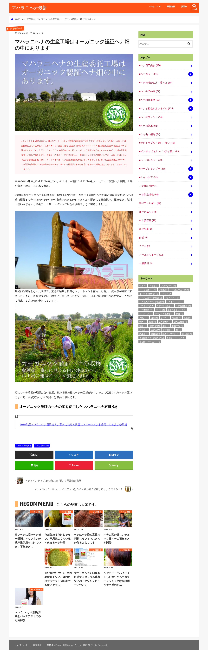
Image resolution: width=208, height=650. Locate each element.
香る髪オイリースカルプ (151, 337)
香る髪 (187, 333)
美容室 (143, 329)
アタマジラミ (168, 285)
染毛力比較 (180, 321)
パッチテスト (172, 297)
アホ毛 (163, 289)
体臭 (179, 313)
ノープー (166, 293)
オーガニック (148, 211)
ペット (160, 309)
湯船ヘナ (154, 325)
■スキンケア (148, 177)
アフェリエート (147, 289)
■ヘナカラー (148, 73)
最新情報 (171, 6)
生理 (165, 325)
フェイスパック (175, 301)
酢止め (143, 333)
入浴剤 (143, 317)
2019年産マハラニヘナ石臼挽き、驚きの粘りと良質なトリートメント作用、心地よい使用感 (73, 424)
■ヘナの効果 (148, 125)
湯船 (142, 325)
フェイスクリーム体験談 (151, 301)
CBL (142, 285)
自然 (143, 237)
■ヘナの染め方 (149, 91)
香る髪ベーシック (176, 337)
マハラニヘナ (155, 6)
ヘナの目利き (183, 305)
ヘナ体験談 (146, 309)
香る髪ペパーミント (149, 341)
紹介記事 (145, 228)
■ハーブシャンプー (152, 168)
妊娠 (187, 317)
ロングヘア (145, 313)
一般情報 (145, 263)
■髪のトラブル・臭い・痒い (157, 142)
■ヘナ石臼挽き (24, 445)
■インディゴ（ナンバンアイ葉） (159, 151)
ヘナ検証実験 (148, 185)
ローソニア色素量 (164, 313)
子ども (144, 246)
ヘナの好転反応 (165, 305)
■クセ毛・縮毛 (149, 134)
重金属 (155, 333)
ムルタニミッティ (177, 309)
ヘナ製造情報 (43, 445)
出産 (154, 317)
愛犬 (142, 321)
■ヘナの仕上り (149, 99)
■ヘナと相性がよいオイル (156, 108)
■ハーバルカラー (150, 160)
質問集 (184, 6)
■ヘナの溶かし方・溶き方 (155, 82)
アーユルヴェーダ (151, 254)
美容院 (155, 329)
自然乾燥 (167, 329)
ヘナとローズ (146, 305)
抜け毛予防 (165, 321)
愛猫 (152, 321)
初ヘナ (165, 317)
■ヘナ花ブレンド (150, 117)
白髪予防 (177, 325)
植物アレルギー (150, 203)
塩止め (176, 317)
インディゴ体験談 (148, 293)
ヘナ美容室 (147, 220)
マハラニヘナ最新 (29, 7)
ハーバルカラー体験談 (150, 297)
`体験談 (153, 285)
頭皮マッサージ (170, 333)
